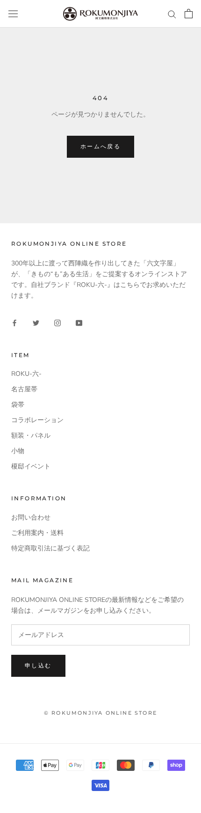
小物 (17, 451)
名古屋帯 (24, 389)
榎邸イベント (30, 466)
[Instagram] (57, 322)
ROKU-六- (26, 373)
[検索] (172, 14)
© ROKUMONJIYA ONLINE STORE (100, 713)
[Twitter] (36, 322)
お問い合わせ (30, 517)
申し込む (38, 665)
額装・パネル (30, 435)
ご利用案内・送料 (37, 532)
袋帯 (17, 404)
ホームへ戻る (100, 146)
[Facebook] (14, 322)
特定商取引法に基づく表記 (50, 548)
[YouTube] (79, 322)
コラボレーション (37, 420)
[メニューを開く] (13, 13)
